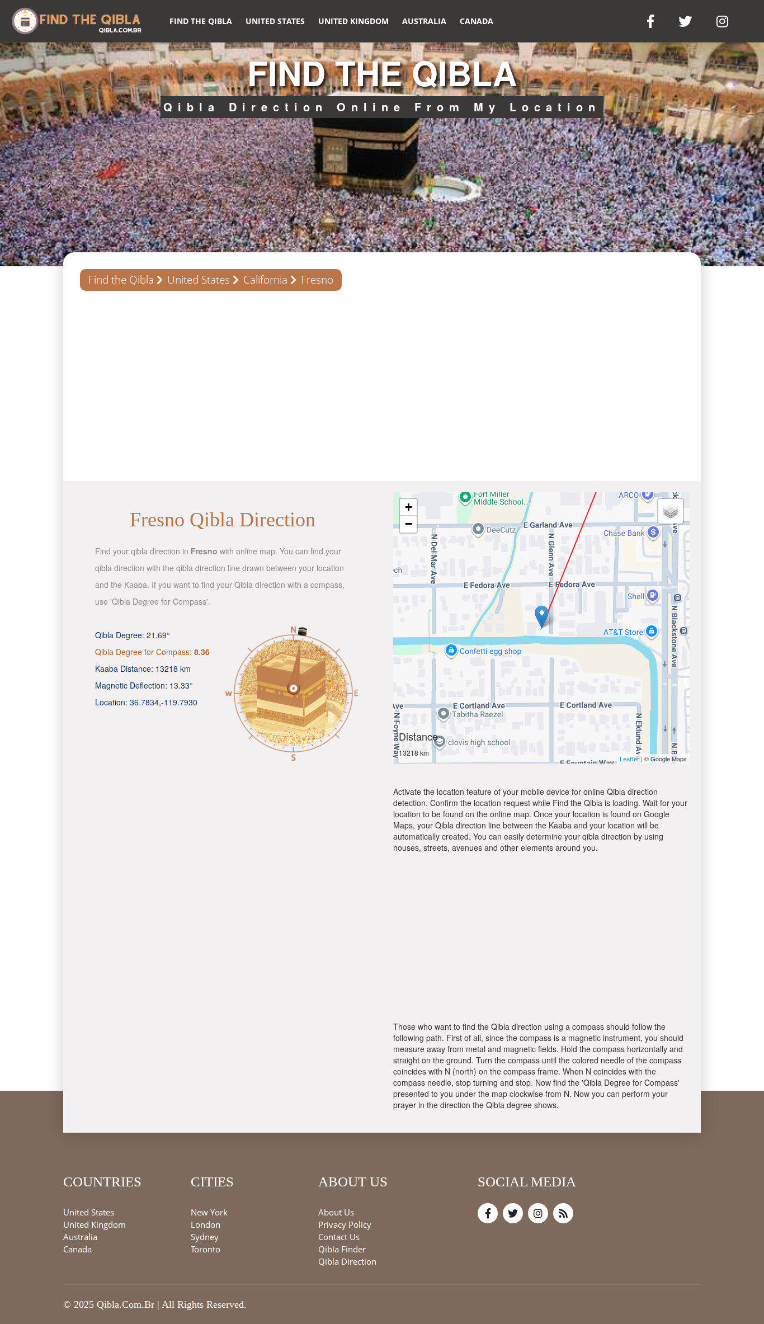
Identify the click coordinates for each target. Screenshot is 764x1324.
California (265, 279)
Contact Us (339, 1236)
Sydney (205, 1236)
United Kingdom (353, 21)
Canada (476, 21)
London (205, 1224)
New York (209, 1212)
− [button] (408, 524)
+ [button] (408, 507)
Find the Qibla (200, 21)
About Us (336, 1212)
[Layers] (670, 511)
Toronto (205, 1249)
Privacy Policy (344, 1224)
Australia (424, 21)
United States (275, 21)
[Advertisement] (382, 386)
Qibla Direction (347, 1261)
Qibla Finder (342, 1249)
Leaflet (629, 759)
